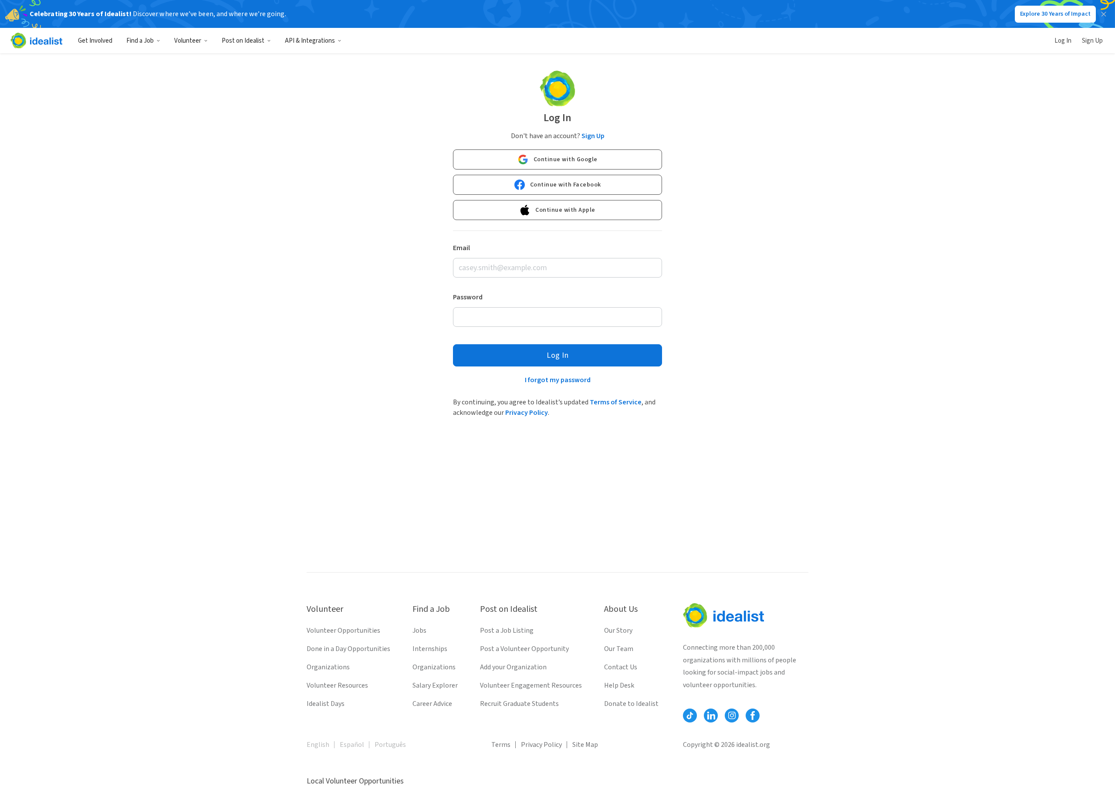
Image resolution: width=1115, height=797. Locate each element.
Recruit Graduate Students (519, 704)
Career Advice (432, 704)
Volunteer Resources (337, 685)
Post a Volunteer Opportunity (524, 649)
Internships (429, 649)
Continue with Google (566, 159)
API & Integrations (310, 40)
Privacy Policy (526, 412)
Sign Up (1092, 40)
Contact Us (620, 667)
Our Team (618, 649)
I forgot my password (558, 380)
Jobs (419, 630)
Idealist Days (326, 704)
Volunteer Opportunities (343, 630)
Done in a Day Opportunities (348, 649)
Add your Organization (513, 667)
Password (468, 297)
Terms (500, 745)
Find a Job (140, 40)
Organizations (328, 667)
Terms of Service (616, 402)
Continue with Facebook (565, 184)
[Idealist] (36, 40)
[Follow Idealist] (690, 715)
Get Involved (95, 40)
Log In (1062, 40)
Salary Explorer (435, 685)
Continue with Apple (565, 210)
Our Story (618, 630)
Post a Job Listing (507, 630)
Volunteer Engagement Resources (531, 685)
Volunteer (187, 40)
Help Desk (619, 685)
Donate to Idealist (631, 704)
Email (461, 248)
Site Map (585, 745)
